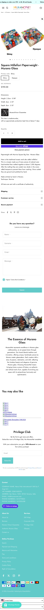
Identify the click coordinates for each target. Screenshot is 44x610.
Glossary (27, 528)
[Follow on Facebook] (3, 575)
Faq (3, 554)
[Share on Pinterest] (14, 212)
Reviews (4, 521)
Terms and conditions (9, 558)
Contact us (5, 532)
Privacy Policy (31, 468)
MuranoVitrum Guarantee (18, 112)
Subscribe (7, 460)
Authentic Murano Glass (10, 528)
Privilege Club (28, 525)
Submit (22, 290)
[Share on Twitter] (11, 212)
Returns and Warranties (9, 550)
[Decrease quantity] (3, 133)
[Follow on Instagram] (13, 575)
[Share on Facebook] (7, 212)
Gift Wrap (27, 517)
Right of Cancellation (9, 569)
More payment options (22, 149)
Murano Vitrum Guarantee (10, 525)
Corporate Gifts (29, 521)
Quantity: (4, 129)
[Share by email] (18, 212)
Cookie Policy (6, 565)
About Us (5, 517)
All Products (7, 12)
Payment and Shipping (9, 547)
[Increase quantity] (12, 133)
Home (2, 12)
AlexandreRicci (26, 591)
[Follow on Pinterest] (19, 575)
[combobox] (22, 600)
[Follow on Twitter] (8, 575)
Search (4, 543)
